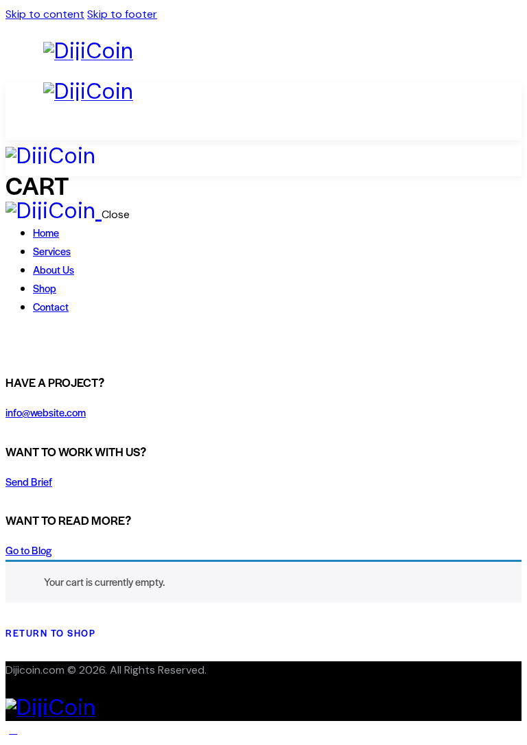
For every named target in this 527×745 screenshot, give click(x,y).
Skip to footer (122, 14)
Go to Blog (28, 550)
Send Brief (28, 481)
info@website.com (45, 412)
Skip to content (44, 14)
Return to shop (50, 632)
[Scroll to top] (13, 729)
